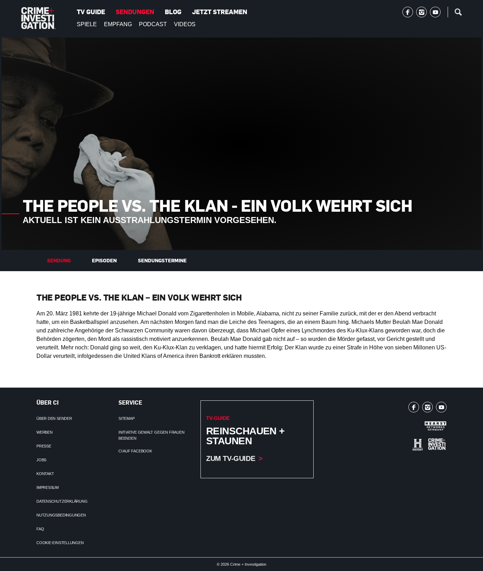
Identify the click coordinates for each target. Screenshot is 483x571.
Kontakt (45, 474)
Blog (173, 11)
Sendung (59, 260)
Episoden (104, 260)
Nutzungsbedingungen (61, 515)
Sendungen (135, 11)
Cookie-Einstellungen (60, 543)
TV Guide (91, 11)
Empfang (118, 24)
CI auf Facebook (135, 451)
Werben (44, 432)
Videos (185, 24)
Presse (43, 446)
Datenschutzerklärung (62, 501)
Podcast (153, 24)
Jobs (41, 460)
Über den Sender (54, 418)
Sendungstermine (162, 260)
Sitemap (126, 418)
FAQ (40, 529)
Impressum (47, 487)
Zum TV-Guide (230, 458)
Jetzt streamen (219, 11)
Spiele (87, 24)
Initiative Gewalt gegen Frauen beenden (151, 435)
